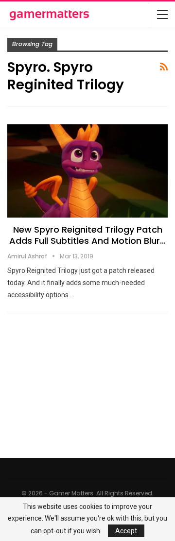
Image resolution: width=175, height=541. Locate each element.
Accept (126, 531)
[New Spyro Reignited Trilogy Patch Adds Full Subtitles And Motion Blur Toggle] (87, 170)
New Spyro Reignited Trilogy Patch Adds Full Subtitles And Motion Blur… (87, 235)
